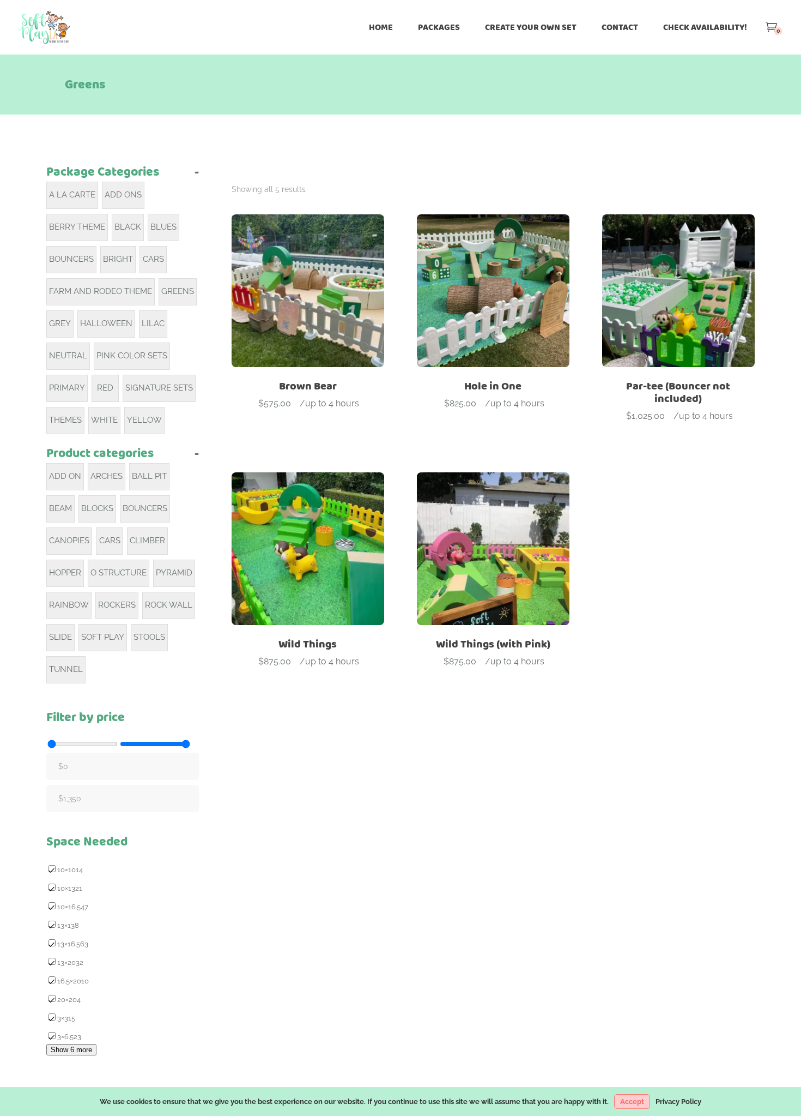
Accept (632, 1101)
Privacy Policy (678, 1101)
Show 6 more (71, 1050)
